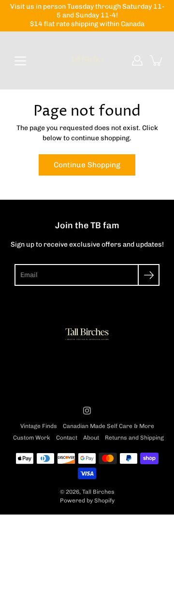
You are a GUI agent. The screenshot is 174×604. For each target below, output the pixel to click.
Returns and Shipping (134, 437)
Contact (66, 437)
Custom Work (31, 437)
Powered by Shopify (87, 500)
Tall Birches (98, 491)
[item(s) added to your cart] (156, 60)
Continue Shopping (87, 165)
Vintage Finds (38, 426)
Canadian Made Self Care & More (108, 426)
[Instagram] (87, 410)
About (91, 437)
